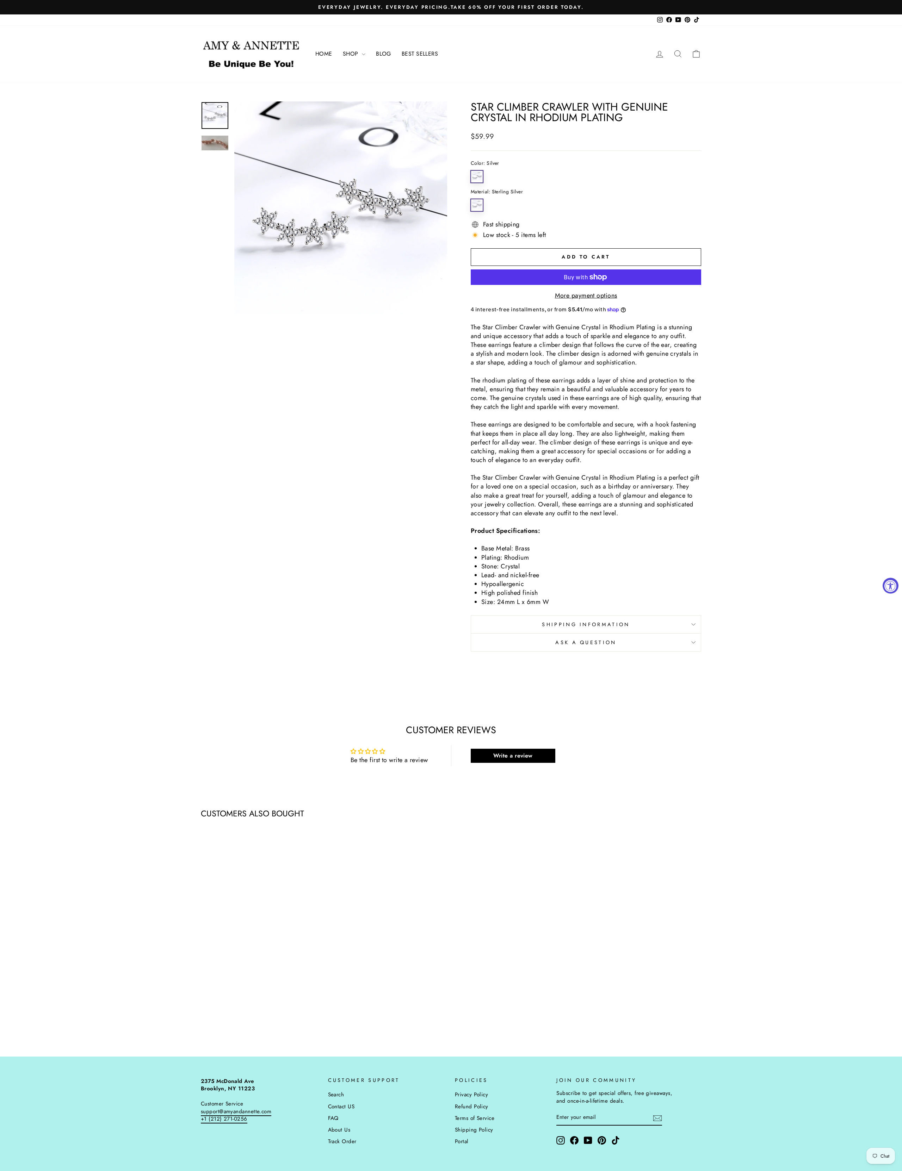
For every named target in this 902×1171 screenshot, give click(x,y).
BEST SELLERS (420, 54)
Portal (462, 1141)
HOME (323, 54)
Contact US (341, 1106)
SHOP (351, 54)
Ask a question (585, 642)
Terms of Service (474, 1118)
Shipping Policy (474, 1130)
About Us (339, 1130)
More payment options (586, 295)
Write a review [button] (513, 756)
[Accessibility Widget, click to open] (890, 585)
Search (336, 1094)
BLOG (383, 54)
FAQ (333, 1118)
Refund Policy (471, 1106)
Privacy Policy (471, 1094)
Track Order (342, 1141)
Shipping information (586, 624)
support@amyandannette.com (236, 1111)
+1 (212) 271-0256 (224, 1119)
